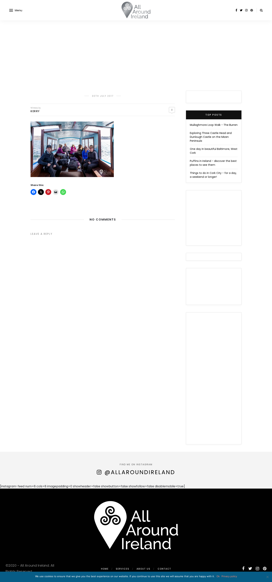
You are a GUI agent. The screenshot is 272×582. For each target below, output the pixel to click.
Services (122, 568)
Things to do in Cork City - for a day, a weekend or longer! (213, 175)
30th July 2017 (103, 95)
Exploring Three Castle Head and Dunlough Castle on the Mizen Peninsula (211, 137)
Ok (218, 576)
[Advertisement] (136, 48)
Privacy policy (229, 576)
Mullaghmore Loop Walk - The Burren (214, 125)
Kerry (35, 111)
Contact (164, 568)
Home (105, 568)
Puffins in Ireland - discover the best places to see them (213, 163)
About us (143, 568)
